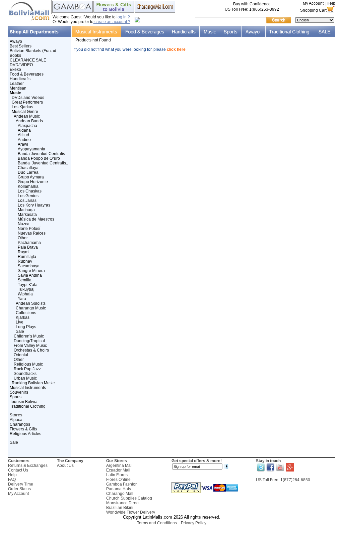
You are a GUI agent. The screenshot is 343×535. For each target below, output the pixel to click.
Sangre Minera (31, 270)
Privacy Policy (193, 523)
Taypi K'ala (28, 284)
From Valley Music (30, 345)
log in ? (123, 17)
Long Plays (26, 326)
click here (176, 49)
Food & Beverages (27, 74)
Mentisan (18, 88)
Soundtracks (25, 373)
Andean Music (27, 116)
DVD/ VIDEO (21, 64)
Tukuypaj (26, 289)
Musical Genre (25, 111)
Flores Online (118, 479)
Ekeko (15, 69)
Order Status (19, 489)
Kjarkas (22, 317)
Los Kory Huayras (34, 205)
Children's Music (29, 336)
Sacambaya (29, 266)
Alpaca (16, 419)
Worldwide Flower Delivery (130, 512)
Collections (26, 312)
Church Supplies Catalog (129, 498)
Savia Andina (30, 275)
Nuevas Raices (32, 233)
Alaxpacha (27, 125)
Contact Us (18, 470)
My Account (313, 3)
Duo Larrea (28, 172)
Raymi (23, 252)
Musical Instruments (28, 387)
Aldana (24, 130)
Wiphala (25, 294)
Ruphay (25, 261)
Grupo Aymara (31, 177)
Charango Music (31, 308)
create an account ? (111, 21)
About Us (65, 465)
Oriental (21, 355)
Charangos (20, 424)
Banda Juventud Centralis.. (42, 153)
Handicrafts (20, 79)
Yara (22, 298)
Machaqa (26, 210)
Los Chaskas (30, 191)
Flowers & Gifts (23, 429)
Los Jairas (27, 200)
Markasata (27, 214)
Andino (24, 139)
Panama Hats (118, 489)
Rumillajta (27, 256)
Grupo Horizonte (33, 181)
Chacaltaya (28, 167)
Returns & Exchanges (28, 465)
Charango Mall (119, 493)
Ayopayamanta (31, 149)
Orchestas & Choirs (31, 350)
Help (331, 3)
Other (23, 238)
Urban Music (25, 378)
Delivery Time (20, 484)
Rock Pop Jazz (27, 369)
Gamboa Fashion (122, 484)
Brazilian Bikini (119, 507)
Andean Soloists (31, 303)
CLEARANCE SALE (28, 60)
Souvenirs (19, 392)
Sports (15, 397)
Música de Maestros (36, 219)
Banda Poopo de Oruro (39, 158)
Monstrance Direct (122, 503)
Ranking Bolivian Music (33, 383)
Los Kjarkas (22, 107)
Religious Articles (25, 433)
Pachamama (29, 242)
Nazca (23, 224)
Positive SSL (171, 532)
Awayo (16, 41)
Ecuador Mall (118, 470)
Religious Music (28, 364)
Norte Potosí (29, 228)
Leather (17, 83)
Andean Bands (29, 121)
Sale (20, 331)
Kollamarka (28, 186)
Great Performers (27, 102)
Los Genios (28, 195)
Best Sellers (20, 46)
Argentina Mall (119, 465)
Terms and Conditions (157, 523)
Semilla (24, 280)
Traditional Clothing (28, 406)
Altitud (23, 135)
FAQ (12, 479)
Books (15, 55)
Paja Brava (28, 247)
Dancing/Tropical (29, 341)
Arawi (23, 144)
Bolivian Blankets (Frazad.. (34, 50)
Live (19, 322)
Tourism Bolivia (24, 401)
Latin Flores (117, 475)
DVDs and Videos (28, 97)
